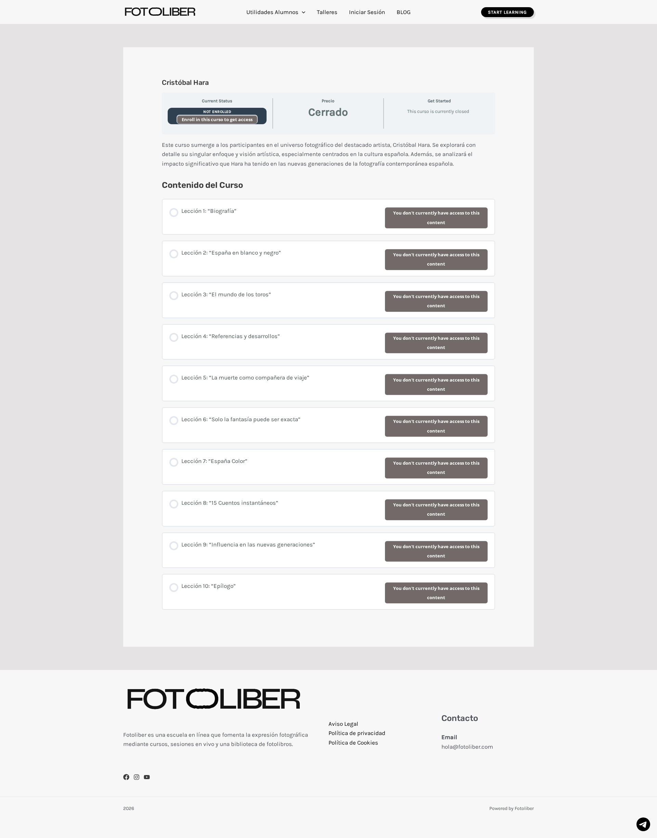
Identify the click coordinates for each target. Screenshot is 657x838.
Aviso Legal (343, 723)
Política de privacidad (356, 733)
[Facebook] (126, 777)
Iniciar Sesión (367, 12)
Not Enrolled (217, 111)
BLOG (404, 12)
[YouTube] (147, 777)
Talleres (327, 12)
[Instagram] (136, 777)
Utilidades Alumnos (272, 12)
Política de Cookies (353, 742)
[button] (301, 12)
